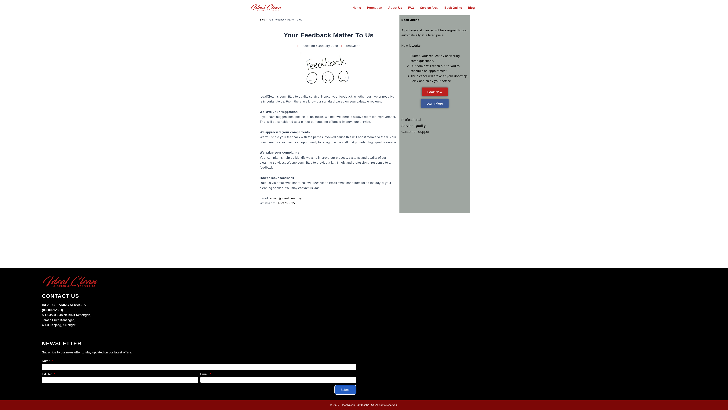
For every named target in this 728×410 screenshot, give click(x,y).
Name (46, 361)
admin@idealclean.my (286, 198)
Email (204, 374)
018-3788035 (285, 203)
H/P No (47, 374)
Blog (262, 19)
